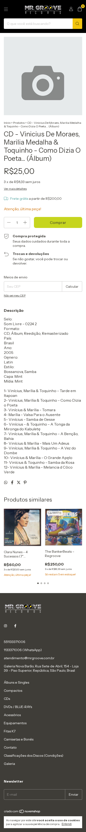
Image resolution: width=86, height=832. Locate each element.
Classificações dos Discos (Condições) (33, 755)
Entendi (67, 824)
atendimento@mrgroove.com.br (29, 658)
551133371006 (14, 642)
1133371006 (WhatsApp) (23, 650)
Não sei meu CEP (15, 295)
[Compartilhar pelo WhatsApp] (6, 482)
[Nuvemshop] (22, 812)
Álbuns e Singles (16, 682)
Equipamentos (15, 723)
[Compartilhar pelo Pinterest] (25, 482)
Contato (10, 747)
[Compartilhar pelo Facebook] (12, 482)
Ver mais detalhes (15, 188)
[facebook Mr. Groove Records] (15, 626)
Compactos (13, 690)
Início (7, 122)
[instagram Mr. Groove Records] (5, 626)
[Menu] (6, 9)
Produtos (19, 122)
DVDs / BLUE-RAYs (18, 707)
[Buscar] (77, 23)
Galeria (9, 764)
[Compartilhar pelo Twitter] (19, 482)
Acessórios (12, 715)
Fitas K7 (10, 731)
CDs (7, 699)
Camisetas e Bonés (18, 739)
